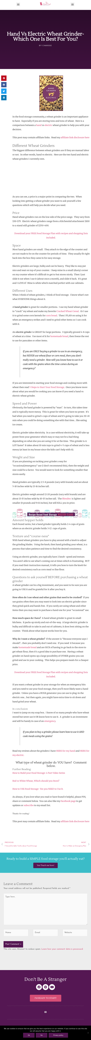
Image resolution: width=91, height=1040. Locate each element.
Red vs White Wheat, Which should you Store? (35, 780)
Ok (29, 1035)
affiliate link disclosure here (75, 137)
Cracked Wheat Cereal (68, 311)
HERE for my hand (65, 750)
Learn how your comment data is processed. (62, 949)
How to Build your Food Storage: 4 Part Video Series (38, 773)
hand (39, 125)
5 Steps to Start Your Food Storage (46, 387)
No (42, 1035)
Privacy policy (58, 1035)
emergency (49, 721)
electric (49, 125)
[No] (88, 1033)
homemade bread (59, 336)
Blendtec (66, 498)
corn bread (51, 315)
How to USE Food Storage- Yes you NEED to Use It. (37, 789)
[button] (18, 4)
